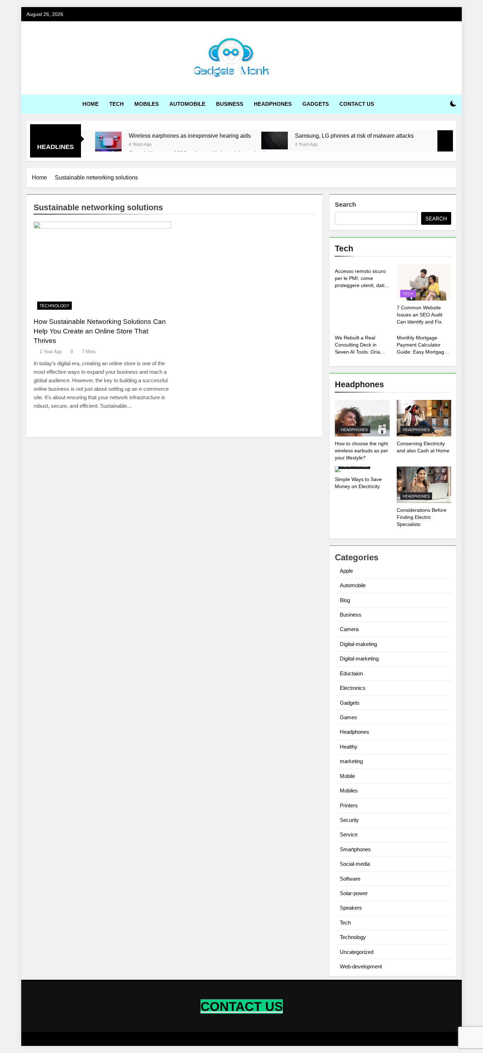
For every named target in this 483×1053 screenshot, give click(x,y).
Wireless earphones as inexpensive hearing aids (190, 135)
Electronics (353, 688)
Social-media (355, 864)
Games (348, 717)
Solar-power (354, 893)
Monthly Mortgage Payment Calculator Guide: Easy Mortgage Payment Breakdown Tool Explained (422, 352)
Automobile (187, 104)
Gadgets (315, 104)
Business (229, 104)
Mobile (347, 776)
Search (345, 204)
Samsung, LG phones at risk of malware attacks (354, 135)
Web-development (361, 966)
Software (350, 879)
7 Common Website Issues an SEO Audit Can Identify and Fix (419, 315)
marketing (351, 761)
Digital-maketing (358, 644)
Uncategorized (356, 952)
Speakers (351, 908)
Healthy (348, 747)
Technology (54, 305)
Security (349, 820)
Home (90, 104)
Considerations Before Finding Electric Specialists (422, 517)
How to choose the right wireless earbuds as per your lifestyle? (361, 450)
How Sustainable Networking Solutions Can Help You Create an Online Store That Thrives (100, 331)
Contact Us (356, 104)
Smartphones (355, 849)
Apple (346, 571)
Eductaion (351, 673)
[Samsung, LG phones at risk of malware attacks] (274, 140)
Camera (349, 629)
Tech (116, 104)
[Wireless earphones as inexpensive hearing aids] (108, 140)
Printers (349, 805)
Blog (345, 600)
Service (348, 834)
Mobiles (146, 104)
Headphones (273, 104)
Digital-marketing (359, 659)
